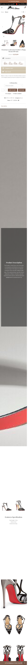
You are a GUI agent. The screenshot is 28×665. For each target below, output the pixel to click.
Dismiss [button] (25, 663)
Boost (6, 12)
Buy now (21, 90)
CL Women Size (13, 83)
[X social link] (13, 100)
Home (2, 12)
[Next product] (25, 12)
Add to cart (12, 90)
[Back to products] (23, 12)
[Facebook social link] (11, 100)
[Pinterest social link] (15, 100)
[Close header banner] (25, 1)
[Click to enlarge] (3, 36)
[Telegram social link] (19, 100)
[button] (2, 26)
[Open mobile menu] (1, 7)
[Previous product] (21, 12)
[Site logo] (13, 7)
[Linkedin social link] (17, 100)
